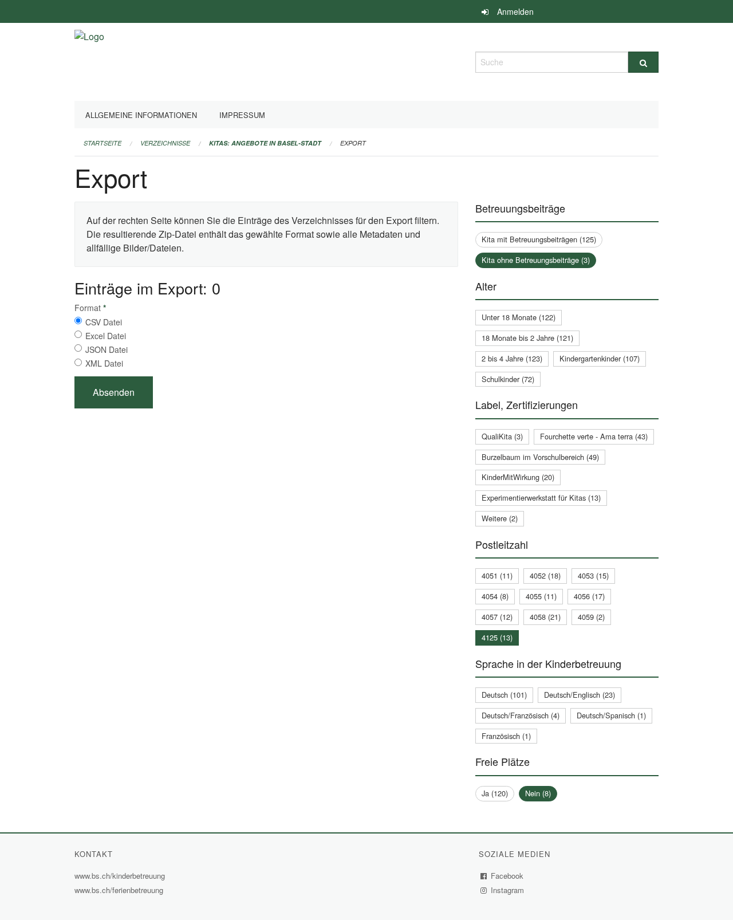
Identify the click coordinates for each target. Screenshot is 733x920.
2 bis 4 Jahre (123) (512, 358)
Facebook (507, 875)
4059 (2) (591, 616)
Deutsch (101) (504, 694)
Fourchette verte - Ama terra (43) (594, 436)
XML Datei (104, 363)
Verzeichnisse (165, 143)
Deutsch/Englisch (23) (579, 694)
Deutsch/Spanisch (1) (611, 715)
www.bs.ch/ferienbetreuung (120, 889)
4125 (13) (497, 637)
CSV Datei (103, 322)
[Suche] (643, 62)
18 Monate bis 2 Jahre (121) (527, 337)
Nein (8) (538, 793)
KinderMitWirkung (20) (518, 476)
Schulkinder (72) (508, 378)
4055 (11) (541, 596)
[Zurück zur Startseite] (89, 60)
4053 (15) (593, 575)
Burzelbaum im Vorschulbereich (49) (540, 456)
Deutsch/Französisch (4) (520, 715)
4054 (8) (495, 596)
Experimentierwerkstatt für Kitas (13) (541, 497)
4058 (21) (545, 616)
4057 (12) (497, 616)
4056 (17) (589, 596)
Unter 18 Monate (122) (518, 317)
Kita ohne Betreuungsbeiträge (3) (536, 259)
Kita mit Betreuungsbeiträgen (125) (539, 239)
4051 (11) (497, 575)
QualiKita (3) (502, 436)
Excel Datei (105, 335)
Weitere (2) (500, 518)
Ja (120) (495, 793)
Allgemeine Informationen (141, 114)
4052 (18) (545, 575)
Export (353, 143)
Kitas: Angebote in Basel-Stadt (265, 143)
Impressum (242, 114)
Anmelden (515, 11)
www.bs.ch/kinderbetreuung (121, 875)
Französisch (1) (506, 735)
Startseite (102, 143)
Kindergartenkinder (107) (599, 358)
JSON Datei (106, 349)
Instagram (507, 889)
